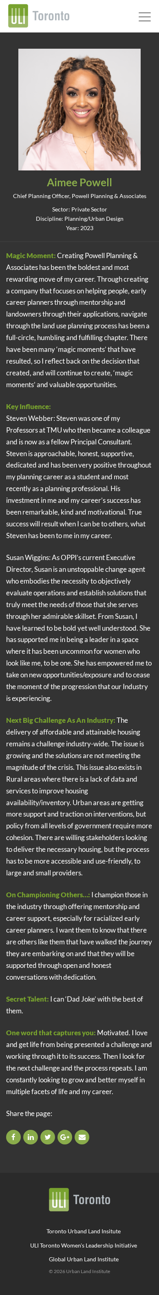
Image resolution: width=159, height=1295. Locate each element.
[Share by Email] (83, 1137)
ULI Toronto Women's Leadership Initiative (83, 1245)
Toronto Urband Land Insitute (83, 1231)
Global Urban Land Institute (84, 1259)
